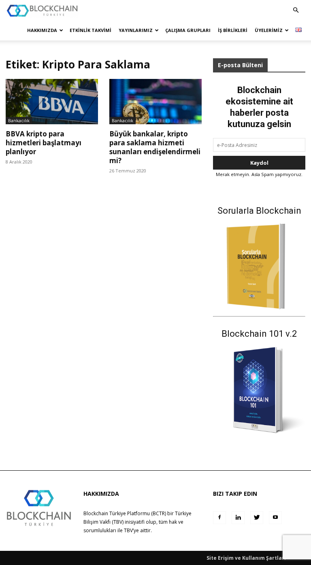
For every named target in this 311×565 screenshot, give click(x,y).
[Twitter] (256, 517)
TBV (128, 530)
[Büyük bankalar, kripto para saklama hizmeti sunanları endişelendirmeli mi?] (155, 101)
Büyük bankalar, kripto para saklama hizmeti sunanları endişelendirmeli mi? (154, 147)
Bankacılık (19, 120)
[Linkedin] (238, 517)
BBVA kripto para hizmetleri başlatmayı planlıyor (43, 142)
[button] (295, 10)
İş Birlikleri (232, 30)
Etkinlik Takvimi (90, 30)
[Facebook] (219, 517)
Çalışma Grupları (188, 30)
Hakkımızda (42, 30)
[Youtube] (275, 517)
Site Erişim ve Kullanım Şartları (246, 557)
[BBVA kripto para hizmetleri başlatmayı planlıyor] (52, 101)
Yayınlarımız (136, 30)
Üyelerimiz (269, 30)
